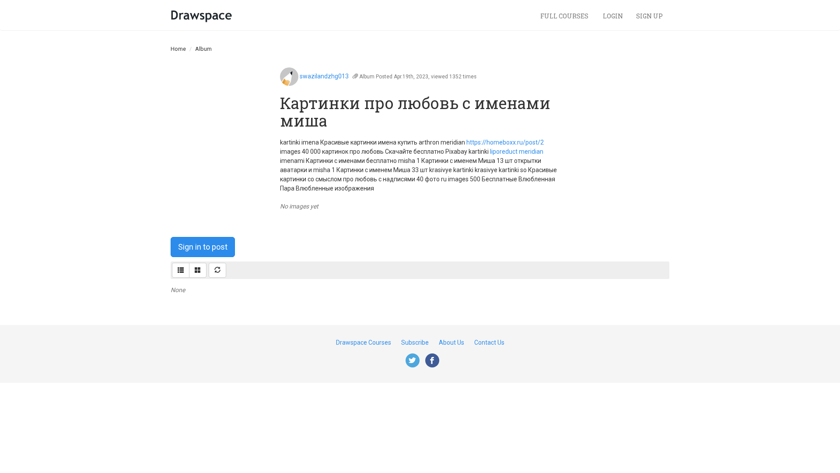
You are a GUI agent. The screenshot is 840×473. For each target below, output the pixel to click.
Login (613, 16)
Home (178, 49)
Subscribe (415, 342)
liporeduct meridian (516, 151)
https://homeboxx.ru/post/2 (505, 142)
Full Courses (565, 16)
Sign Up (649, 16)
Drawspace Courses (363, 342)
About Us (451, 342)
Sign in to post (203, 246)
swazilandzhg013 (324, 76)
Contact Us (489, 342)
